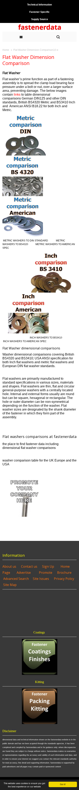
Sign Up (48, 566)
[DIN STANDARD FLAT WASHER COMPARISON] (25, 116)
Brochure (64, 572)
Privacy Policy (64, 578)
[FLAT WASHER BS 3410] (51, 254)
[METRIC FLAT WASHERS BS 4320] (22, 157)
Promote (45, 572)
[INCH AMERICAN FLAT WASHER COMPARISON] (28, 294)
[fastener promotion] (24, 477)
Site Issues (41, 578)
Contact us (29, 566)
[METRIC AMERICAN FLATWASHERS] (22, 198)
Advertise (24, 572)
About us (9, 566)
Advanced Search (16, 578)
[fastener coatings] (39, 657)
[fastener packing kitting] (39, 706)
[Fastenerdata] (39, 27)
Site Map (10, 585)
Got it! (63, 784)
